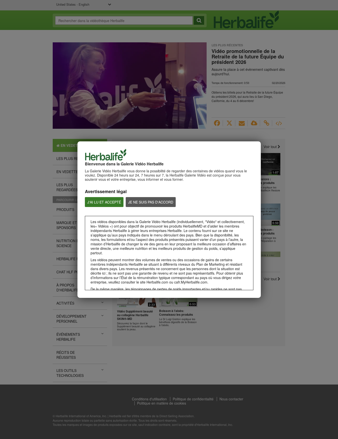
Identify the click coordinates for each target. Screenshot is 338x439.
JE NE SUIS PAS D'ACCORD (150, 202)
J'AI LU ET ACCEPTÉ (104, 202)
